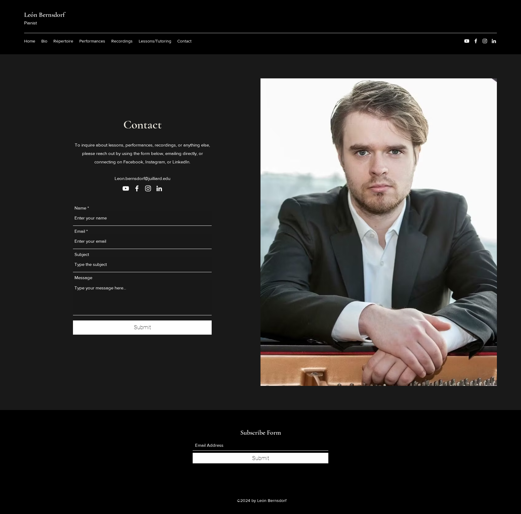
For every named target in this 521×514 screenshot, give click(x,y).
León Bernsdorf (44, 15)
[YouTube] (467, 41)
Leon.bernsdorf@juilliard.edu (142, 178)
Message (83, 277)
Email (79, 231)
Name (80, 208)
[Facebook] (476, 41)
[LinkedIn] (494, 41)
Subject (81, 254)
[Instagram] (485, 41)
